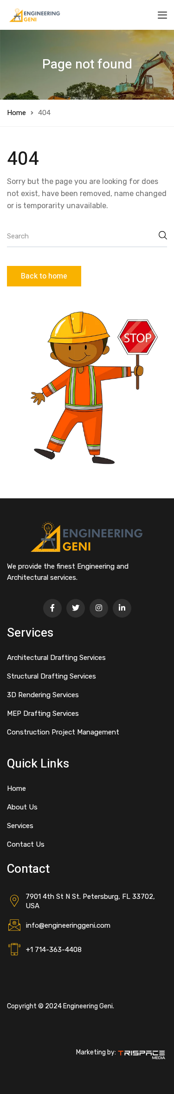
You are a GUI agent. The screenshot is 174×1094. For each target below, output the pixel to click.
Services (20, 826)
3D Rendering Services (43, 695)
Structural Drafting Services (51, 676)
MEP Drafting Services (43, 713)
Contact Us (26, 844)
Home (16, 113)
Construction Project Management (63, 732)
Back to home (44, 276)
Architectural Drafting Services (56, 657)
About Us (22, 807)
